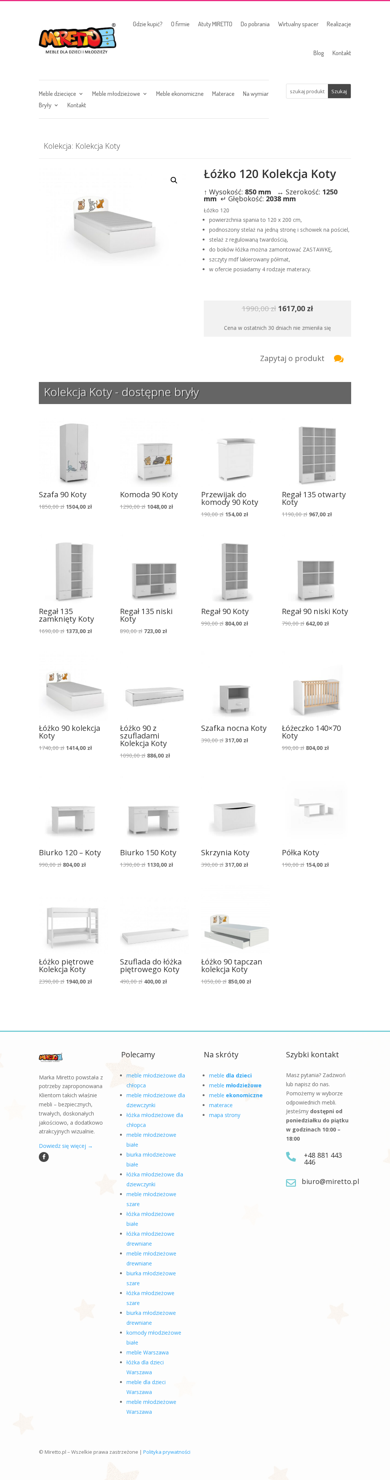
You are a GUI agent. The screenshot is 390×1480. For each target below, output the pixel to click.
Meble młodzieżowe (116, 94)
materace (221, 1105)
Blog (318, 53)
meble (230, 1075)
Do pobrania (255, 24)
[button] (174, 180)
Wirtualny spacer (298, 24)
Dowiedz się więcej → (66, 1145)
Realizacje (339, 24)
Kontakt (341, 53)
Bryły (45, 105)
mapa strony (224, 1115)
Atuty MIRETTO (215, 24)
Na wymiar (256, 94)
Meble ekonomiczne (180, 94)
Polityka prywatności (166, 1451)
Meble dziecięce (57, 94)
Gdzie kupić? (148, 24)
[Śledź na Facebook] (44, 1157)
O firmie (180, 24)
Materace (223, 94)
